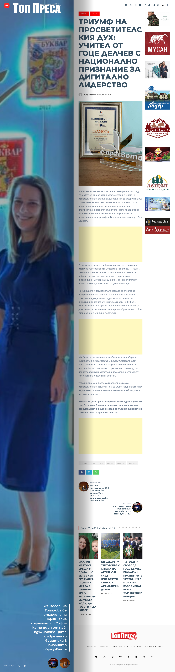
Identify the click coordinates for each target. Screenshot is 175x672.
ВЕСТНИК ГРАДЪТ (134, 647)
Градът (95, 13)
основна (121, 463)
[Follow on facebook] (126, 5)
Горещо (83, 13)
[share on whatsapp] (25, 666)
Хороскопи (104, 647)
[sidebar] (167, 5)
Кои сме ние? (92, 647)
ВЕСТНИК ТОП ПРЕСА (154, 647)
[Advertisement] (110, 244)
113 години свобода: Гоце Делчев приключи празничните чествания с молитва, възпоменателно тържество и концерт (132, 579)
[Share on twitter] (89, 472)
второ (93, 463)
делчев (110, 463)
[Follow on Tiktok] (145, 5)
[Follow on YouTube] (140, 5)
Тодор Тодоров (89, 95)
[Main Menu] (7, 5)
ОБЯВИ (114, 647)
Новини (122, 647)
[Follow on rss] (158, 5)
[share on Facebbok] (12, 666)
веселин (83, 463)
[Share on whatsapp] (96, 472)
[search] (163, 5)
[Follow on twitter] (130, 5)
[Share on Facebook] (82, 472)
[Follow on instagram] (135, 5)
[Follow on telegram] (154, 5)
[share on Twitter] (18, 666)
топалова (132, 463)
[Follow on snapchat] (149, 5)
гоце (102, 463)
